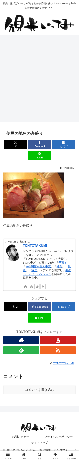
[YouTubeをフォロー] (31, 286)
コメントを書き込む (39, 389)
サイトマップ (39, 442)
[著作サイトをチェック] (25, 286)
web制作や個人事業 (38, 266)
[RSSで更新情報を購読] (43, 286)
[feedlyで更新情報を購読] (37, 286)
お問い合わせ (20, 436)
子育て (63, 262)
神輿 (59, 266)
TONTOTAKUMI (35, 245)
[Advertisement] (39, 79)
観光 (34, 270)
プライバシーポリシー (58, 436)
